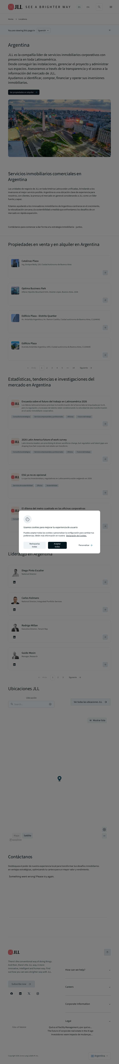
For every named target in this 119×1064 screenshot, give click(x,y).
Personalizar (86, 545)
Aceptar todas (57, 545)
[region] (59, 532)
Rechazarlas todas (34, 545)
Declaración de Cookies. (76, 535)
